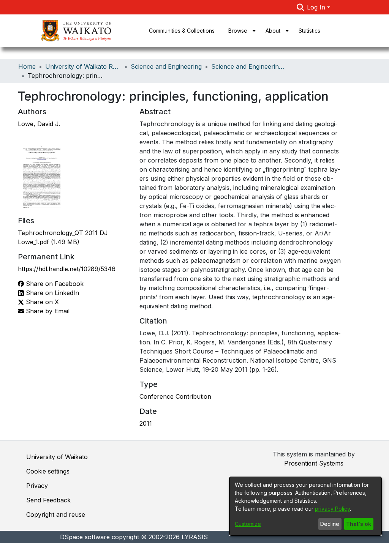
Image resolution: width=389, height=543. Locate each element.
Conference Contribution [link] (175, 396)
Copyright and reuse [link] (55, 514)
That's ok (358, 524)
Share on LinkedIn (51, 293)
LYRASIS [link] (195, 537)
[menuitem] (240, 30)
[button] (300, 7)
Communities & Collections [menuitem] (182, 30)
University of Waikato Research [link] (83, 66)
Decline (329, 524)
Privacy (37, 485)
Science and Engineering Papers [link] (249, 66)
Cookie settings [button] (48, 471)
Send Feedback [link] (48, 500)
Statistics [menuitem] (309, 30)
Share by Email (47, 311)
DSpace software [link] (85, 537)
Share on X (41, 302)
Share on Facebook (54, 283)
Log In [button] (317, 7)
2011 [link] (145, 423)
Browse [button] (237, 30)
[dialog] (305, 506)
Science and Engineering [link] (166, 66)
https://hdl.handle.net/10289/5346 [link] (66, 269)
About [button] (273, 30)
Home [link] (27, 66)
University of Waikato (57, 457)
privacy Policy (332, 508)
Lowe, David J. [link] (39, 124)
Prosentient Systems (313, 463)
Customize (248, 524)
